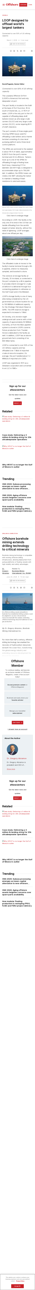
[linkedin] (14, 51)
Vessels (5, 15)
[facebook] (11, 51)
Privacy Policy (20, 1281)
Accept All (17, 1286)
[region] (17, 1282)
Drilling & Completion (10, 533)
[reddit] (21, 51)
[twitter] (17, 51)
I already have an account (17, 729)
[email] (24, 51)
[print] (32, 51)
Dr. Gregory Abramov (5, 571)
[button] (3, 4)
